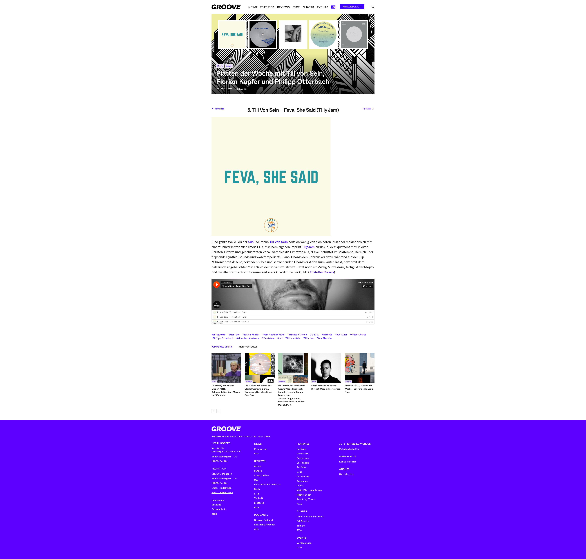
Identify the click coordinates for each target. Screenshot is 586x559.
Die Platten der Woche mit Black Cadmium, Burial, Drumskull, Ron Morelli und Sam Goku (258, 390)
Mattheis (327, 334)
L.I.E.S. (314, 334)
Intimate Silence (297, 334)
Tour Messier (324, 338)
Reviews (249, 382)
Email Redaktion (222, 487)
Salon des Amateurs (247, 338)
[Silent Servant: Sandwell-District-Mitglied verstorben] (326, 368)
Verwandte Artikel (222, 347)
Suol (251, 242)
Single (229, 66)
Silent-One (268, 338)
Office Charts (358, 334)
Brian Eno (234, 334)
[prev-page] (213, 411)
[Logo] (226, 6)
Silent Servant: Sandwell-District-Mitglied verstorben (326, 387)
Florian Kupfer (251, 334)
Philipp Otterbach (223, 338)
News (214, 382)
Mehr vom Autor (248, 347)
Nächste (366, 108)
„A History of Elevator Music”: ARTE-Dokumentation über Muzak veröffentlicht (226, 390)
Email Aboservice (222, 492)
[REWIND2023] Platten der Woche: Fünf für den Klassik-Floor (359, 389)
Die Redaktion (226, 89)
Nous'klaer (341, 334)
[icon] (371, 7)
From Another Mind (273, 334)
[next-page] (218, 411)
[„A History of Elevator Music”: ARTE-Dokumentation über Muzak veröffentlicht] (226, 368)
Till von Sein (278, 242)
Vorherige (219, 108)
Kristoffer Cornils (321, 272)
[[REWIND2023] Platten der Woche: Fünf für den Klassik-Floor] (359, 368)
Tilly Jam (308, 247)
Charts (220, 66)
